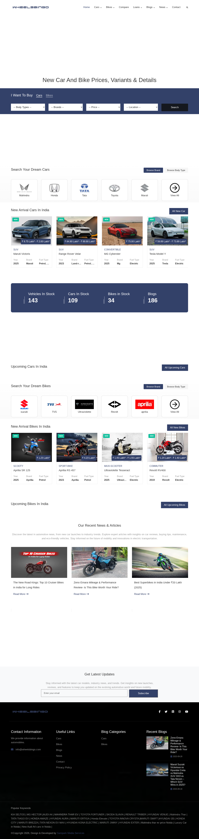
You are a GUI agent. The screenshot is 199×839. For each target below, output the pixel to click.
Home (86, 7)
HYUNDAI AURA (59, 818)
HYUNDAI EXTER (129, 822)
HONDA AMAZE (39, 818)
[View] (31, 231)
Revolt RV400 (157, 470)
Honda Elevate (99, 818)
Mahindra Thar (178, 814)
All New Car (178, 211)
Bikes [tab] (49, 95)
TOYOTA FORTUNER (92, 814)
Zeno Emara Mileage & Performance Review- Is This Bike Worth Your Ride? (178, 745)
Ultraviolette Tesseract (117, 470)
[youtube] (186, 711)
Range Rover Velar (70, 253)
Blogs (149, 7)
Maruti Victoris (21, 253)
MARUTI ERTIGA (79, 818)
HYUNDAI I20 (166, 818)
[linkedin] (173, 711)
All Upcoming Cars (175, 367)
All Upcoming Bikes (174, 505)
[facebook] (159, 711)
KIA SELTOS (18, 814)
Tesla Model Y (157, 253)
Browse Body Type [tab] (176, 170)
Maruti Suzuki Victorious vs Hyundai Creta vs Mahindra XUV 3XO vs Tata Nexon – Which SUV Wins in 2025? (177, 774)
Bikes (109, 7)
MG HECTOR (34, 814)
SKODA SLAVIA (114, 814)
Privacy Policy (64, 767)
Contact (176, 7)
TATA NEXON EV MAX (52, 822)
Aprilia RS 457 (67, 470)
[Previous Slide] (14, 579)
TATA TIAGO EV (20, 818)
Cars (97, 7)
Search (175, 107)
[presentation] (12, 246)
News (162, 7)
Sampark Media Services (70, 833)
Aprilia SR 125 (21, 470)
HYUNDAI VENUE (158, 814)
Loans (136, 7)
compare (124, 7)
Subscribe (143, 693)
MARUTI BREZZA (29, 822)
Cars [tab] (39, 95)
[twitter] (166, 711)
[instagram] (179, 711)
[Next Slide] (185, 579)
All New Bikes (177, 427)
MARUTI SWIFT (149, 818)
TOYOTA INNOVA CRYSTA (124, 818)
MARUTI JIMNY (108, 822)
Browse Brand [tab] (153, 170)
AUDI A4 (47, 814)
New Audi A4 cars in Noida (36, 826)
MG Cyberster (112, 253)
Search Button (187, 7)
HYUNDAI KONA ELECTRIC (82, 822)
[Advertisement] (99, 140)
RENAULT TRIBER (135, 814)
